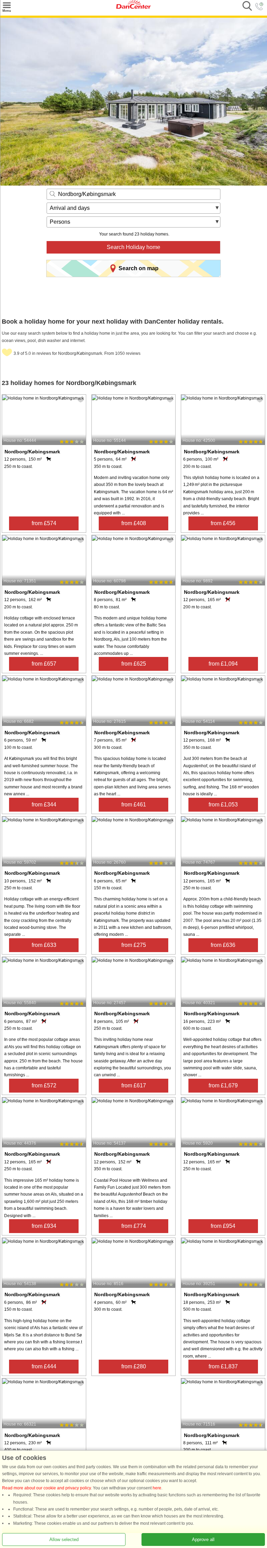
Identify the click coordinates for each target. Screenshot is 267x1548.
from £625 (133, 664)
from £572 (44, 1085)
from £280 (133, 1366)
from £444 (44, 1366)
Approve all (203, 1539)
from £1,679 (223, 1085)
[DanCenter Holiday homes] (133, 7)
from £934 (44, 1226)
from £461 (133, 804)
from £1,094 (223, 664)
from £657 (44, 664)
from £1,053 (223, 804)
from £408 (133, 523)
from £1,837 (223, 1366)
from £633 (44, 945)
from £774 (133, 1226)
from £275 (133, 945)
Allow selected (64, 1539)
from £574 (44, 523)
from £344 (44, 804)
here (157, 1488)
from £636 (223, 945)
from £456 (223, 523)
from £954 (223, 1226)
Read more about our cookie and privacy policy (46, 1488)
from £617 (133, 1085)
